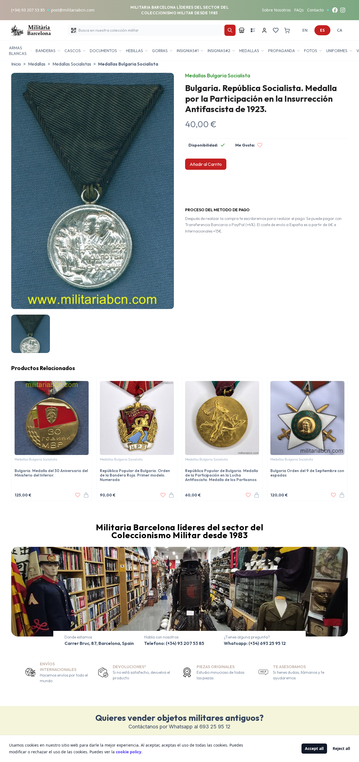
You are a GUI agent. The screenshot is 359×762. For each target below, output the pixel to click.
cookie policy (128, 751)
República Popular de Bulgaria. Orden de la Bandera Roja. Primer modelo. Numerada (135, 475)
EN (305, 30)
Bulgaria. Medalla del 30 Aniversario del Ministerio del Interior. (51, 473)
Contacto (315, 10)
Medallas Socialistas (71, 64)
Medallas (36, 64)
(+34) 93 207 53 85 (28, 10)
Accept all (314, 748)
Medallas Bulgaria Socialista (128, 64)
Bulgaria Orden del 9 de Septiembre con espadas (307, 473)
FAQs (299, 10)
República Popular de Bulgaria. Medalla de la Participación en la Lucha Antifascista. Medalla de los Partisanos (221, 475)
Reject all (341, 748)
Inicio (16, 64)
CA (339, 30)
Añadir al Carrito (206, 164)
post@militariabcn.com (73, 10)
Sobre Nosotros (276, 10)
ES (322, 30)
